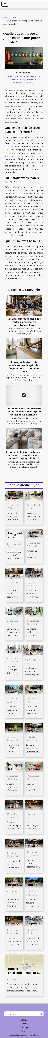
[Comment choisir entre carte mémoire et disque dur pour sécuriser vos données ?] (24, 395)
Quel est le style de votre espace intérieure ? (23, 76)
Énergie (24, 1020)
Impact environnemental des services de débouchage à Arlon (25, 975)
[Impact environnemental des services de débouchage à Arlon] (24, 964)
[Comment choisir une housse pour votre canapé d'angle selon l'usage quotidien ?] (24, 438)
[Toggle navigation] (4, 4)
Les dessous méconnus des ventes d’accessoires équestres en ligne (24, 322)
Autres (15, 17)
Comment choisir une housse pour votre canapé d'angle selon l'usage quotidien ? (24, 455)
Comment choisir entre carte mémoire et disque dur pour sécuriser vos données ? (24, 411)
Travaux (24, 1023)
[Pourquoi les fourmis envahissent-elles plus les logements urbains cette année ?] (24, 348)
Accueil (5, 17)
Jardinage (24, 1027)
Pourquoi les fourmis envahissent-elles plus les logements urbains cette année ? (24, 367)
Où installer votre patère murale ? (23, 79)
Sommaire (25, 73)
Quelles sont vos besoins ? (23, 83)
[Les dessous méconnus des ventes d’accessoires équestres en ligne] (24, 305)
